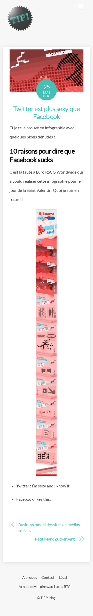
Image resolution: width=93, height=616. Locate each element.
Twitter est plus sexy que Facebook (46, 112)
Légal (63, 577)
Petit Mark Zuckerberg (55, 538)
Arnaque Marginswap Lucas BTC (45, 586)
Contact (47, 577)
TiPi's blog (48, 598)
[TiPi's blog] (20, 29)
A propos (29, 577)
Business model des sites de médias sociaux (49, 527)
